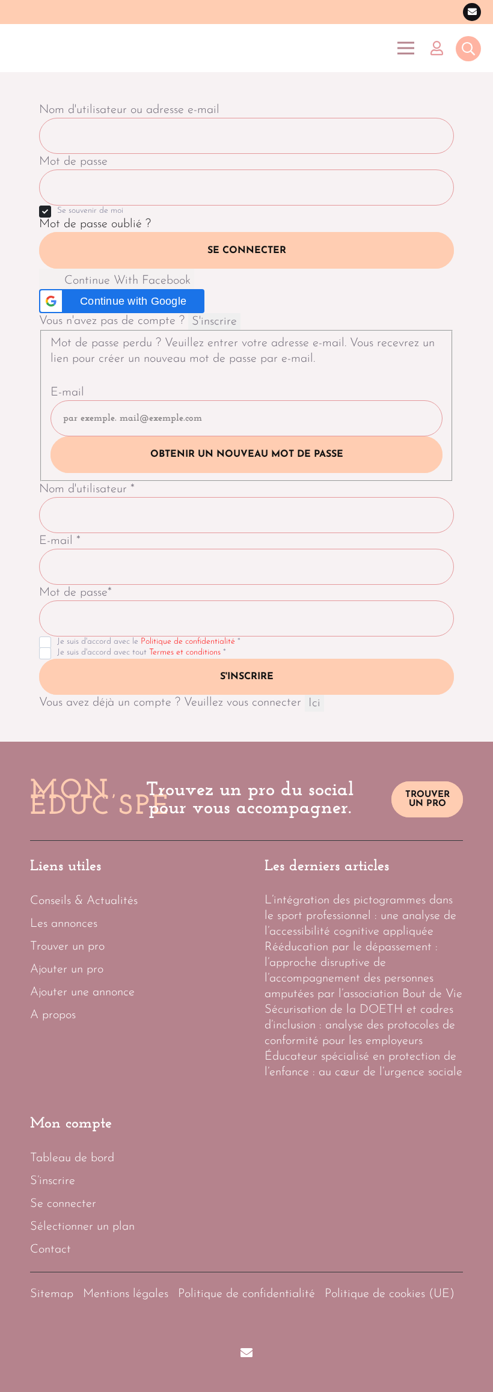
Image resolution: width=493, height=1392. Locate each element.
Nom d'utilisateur (87, 489)
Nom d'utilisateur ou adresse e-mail (129, 110)
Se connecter (246, 250)
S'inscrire (214, 322)
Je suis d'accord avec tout (141, 652)
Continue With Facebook (126, 281)
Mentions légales (125, 1294)
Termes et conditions (185, 652)
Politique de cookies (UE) (390, 1294)
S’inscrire (52, 1181)
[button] (121, 301)
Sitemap (51, 1294)
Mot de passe (73, 162)
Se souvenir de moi (90, 210)
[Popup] (468, 50)
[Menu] (406, 48)
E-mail (67, 392)
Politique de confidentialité (188, 641)
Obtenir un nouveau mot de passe (246, 454)
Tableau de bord (72, 1158)
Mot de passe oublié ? (95, 224)
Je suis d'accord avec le (148, 641)
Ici (314, 703)
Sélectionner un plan (82, 1227)
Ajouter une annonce (82, 992)
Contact (50, 1250)
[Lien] (439, 48)
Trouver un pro (67, 947)
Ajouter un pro (66, 969)
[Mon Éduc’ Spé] (72, 48)
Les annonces (63, 924)
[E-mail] (472, 12)
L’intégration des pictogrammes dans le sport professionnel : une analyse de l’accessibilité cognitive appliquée (360, 916)
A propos (53, 1015)
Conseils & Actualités (84, 901)
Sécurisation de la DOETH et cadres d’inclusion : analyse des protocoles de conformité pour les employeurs (360, 1025)
